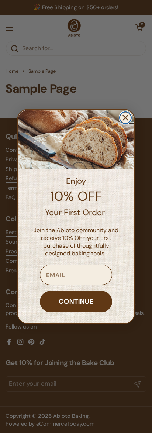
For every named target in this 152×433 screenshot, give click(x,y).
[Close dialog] (125, 118)
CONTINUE (76, 301)
